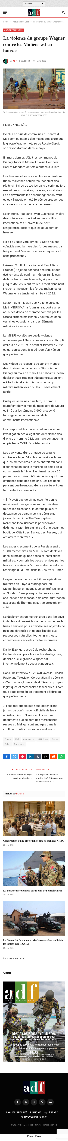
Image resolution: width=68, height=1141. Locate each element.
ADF (15, 61)
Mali (17, 739)
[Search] (63, 12)
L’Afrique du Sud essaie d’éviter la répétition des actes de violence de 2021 (49, 778)
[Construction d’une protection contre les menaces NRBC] (34, 818)
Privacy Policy (34, 1136)
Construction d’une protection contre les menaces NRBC (33, 840)
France (8, 739)
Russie (55, 739)
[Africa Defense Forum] (34, 12)
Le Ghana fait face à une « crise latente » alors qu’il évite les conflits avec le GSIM (33, 941)
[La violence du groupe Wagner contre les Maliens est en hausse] (34, 89)
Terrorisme (19, 744)
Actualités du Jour (13, 30)
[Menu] (5, 12)
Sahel (7, 744)
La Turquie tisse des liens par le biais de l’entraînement (32, 890)
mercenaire (28, 739)
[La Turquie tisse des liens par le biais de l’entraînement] (34, 868)
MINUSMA (43, 739)
